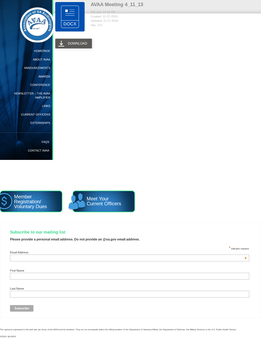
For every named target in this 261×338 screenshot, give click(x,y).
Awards (44, 76)
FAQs (45, 142)
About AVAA (41, 59)
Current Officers (35, 114)
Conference (40, 84)
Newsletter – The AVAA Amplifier (32, 95)
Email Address (128, 252)
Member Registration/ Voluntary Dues (32, 200)
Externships (40, 123)
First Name (17, 270)
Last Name (17, 288)
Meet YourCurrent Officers (91, 200)
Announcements (37, 68)
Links (46, 106)
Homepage (42, 51)
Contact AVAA (38, 150)
